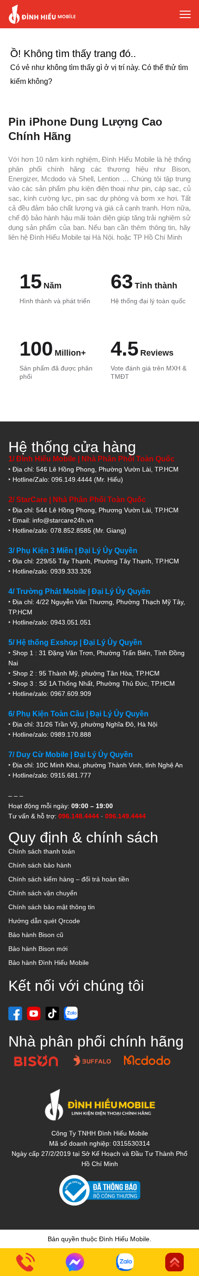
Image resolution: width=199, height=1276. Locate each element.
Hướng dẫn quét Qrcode (44, 921)
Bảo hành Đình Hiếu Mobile (48, 962)
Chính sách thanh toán (41, 851)
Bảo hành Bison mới (38, 948)
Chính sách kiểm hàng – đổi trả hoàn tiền (68, 879)
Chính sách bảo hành (39, 865)
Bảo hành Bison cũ (35, 934)
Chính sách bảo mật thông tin (51, 907)
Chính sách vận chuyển (42, 893)
